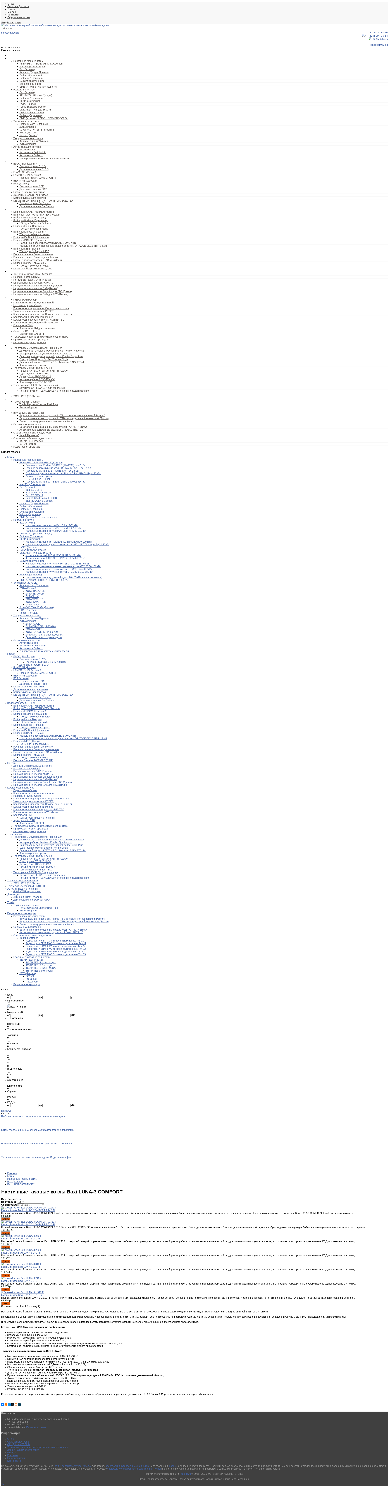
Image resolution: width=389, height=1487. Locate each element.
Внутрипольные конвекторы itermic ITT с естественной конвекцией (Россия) (62, 415)
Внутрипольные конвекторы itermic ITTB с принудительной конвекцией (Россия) (64, 418)
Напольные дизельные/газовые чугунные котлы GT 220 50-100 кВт (63, 566)
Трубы (10, 399)
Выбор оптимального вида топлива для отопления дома (33, 1116)
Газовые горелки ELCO (32, 166)
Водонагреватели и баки (19, 209)
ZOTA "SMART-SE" (36, 602)
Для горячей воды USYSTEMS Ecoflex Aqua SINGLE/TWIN (52, 362)
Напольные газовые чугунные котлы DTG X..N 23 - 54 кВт (58, 563)
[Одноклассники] (6, 1404)
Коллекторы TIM (23, 325)
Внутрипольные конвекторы (29, 412)
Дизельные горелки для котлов (30, 195)
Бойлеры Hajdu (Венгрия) (28, 226)
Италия (11, 1097)
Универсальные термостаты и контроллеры (44, 158)
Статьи (11, 9)
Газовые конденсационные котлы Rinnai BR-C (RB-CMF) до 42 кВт (63, 473)
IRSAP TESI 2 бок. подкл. (40, 965)
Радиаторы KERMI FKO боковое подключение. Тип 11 (56, 943)
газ (9, 1074)
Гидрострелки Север (25, 299)
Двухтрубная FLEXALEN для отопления (42, 388)
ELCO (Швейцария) (25, 163)
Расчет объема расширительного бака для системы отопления (36, 1143)
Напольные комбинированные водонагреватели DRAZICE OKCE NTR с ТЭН (63, 246)
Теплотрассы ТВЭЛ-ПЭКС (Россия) (34, 368)
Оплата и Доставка (18, 6)
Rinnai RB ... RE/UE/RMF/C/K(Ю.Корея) (41, 63)
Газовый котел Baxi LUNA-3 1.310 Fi (21, 1295)
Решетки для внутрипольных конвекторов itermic (46, 421)
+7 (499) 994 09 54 (376, 35)
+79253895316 (379, 39)
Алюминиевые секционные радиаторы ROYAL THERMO (51, 429)
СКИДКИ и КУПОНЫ (18, 1444)
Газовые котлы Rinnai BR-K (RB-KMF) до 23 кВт (52, 470)
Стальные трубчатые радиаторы (32, 438)
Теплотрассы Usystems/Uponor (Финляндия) (38, 348)
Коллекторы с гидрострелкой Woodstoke (36, 322)
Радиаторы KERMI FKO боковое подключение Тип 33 (56, 954)
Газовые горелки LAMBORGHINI (37, 178)
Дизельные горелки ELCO (33, 169)
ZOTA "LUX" (32, 596)
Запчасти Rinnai (41, 479)
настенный (13, 1024)
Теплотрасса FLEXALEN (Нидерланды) (36, 385)
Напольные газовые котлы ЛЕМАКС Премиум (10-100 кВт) (59, 541)
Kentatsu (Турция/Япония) (33, 72)
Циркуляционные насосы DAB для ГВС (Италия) (40, 294)
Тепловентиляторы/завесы (20, 393)
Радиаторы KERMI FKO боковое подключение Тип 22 (56, 949)
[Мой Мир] (9, 1404)
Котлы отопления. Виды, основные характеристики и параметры (37, 1130)
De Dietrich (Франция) (31, 81)
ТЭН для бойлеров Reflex (33, 265)
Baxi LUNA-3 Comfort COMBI (41, 498)
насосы (173, 1466)
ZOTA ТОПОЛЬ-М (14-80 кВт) (42, 632)
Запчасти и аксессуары (39, 476)
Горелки (11, 161)
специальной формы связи (122, 1468)
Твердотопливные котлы (28, 138)
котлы (57, 1466)
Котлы (10, 58)
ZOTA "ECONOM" (35, 593)
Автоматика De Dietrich (32, 152)
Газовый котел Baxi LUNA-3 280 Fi (20, 1252)
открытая (12, 1043)
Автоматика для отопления (22, 888)
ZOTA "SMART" (34, 599)
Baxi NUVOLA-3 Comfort (39, 501)
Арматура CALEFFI (25, 331)
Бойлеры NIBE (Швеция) (28, 248)
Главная (12, 1173)
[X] (12, 1404)
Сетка (19, 1199)
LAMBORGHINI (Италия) (27, 175)
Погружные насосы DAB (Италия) (32, 280)
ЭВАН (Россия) (27, 132)
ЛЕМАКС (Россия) (29, 101)
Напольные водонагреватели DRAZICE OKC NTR (47, 243)
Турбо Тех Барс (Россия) (33, 106)
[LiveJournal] (19, 1404)
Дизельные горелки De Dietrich (36, 206)
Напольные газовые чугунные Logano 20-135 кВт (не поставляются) (64, 577)
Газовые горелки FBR (31, 186)
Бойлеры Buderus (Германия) (30, 220)
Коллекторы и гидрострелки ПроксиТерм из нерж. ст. (42, 314)
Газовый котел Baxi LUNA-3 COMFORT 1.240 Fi (28, 1210)
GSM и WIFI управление (27, 891)
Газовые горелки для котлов (29, 192)
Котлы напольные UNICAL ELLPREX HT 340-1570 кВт (56, 558)
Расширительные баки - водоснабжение (36, 257)
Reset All (6, 1111)
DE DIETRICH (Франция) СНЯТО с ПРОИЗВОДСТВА (43, 200)
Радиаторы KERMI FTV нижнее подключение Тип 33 (55, 951)
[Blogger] (16, 1404)
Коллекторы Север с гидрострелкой (33, 302)
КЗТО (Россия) (27, 444)
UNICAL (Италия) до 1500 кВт (36, 109)
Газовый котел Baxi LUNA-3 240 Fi (20, 1238)
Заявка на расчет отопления (23, 1450)
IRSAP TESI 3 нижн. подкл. (41, 968)
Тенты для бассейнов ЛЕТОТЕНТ (26, 886)
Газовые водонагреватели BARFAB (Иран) (37, 260)
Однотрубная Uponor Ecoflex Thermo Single (43, 359)
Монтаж (11, 12)
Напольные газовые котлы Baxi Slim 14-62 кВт (52, 525)
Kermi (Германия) (29, 435)
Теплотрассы (13, 345)
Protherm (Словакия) (31, 78)
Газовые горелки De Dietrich (35, 203)
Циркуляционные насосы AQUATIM (33, 282)
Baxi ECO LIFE (34, 490)
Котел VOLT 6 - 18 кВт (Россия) (36, 129)
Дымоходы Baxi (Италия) (27, 897)
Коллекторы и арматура (19, 297)
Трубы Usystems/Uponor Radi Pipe (38, 404)
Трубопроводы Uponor (26, 401)
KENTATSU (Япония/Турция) (35, 95)
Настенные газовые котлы (29, 61)
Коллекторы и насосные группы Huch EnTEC (38, 319)
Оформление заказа (18, 17)
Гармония (31, 979)
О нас (10, 3)
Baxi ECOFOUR (34, 495)
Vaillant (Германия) (30, 84)
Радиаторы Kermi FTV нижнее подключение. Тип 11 (55, 940)
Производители (16, 1458)
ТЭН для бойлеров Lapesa (34, 234)
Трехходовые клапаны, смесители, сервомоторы (41, 336)
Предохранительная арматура (30, 339)
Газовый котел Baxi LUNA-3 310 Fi (20, 1267)
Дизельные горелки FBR (33, 189)
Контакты (12, 1455)
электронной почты (150, 1468)
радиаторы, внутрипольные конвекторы (128, 1466)
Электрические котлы (26, 121)
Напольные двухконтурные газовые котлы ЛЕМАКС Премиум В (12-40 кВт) (68, 544)
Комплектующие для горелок (29, 198)
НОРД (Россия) (27, 104)
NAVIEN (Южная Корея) (32, 66)
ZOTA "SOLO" (33, 604)
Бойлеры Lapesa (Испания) (29, 231)
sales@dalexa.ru (10, 32)
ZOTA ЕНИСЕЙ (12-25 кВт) (41, 626)
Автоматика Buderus (31, 155)
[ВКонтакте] (2, 1404)
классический (14, 1085)
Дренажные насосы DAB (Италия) (32, 274)
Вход (4, 22)
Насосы (11, 271)
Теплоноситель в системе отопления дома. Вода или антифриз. (37, 1157)
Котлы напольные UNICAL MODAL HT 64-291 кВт (53, 555)
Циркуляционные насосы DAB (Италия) (35, 288)
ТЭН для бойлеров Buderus (35, 223)
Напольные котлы (24, 89)
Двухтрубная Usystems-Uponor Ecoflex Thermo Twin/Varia (51, 350)
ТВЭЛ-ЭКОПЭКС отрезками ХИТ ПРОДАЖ (43, 370)
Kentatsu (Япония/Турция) (33, 141)
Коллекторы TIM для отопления (37, 328)
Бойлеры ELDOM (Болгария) (29, 217)
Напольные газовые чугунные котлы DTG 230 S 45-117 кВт (59, 569)
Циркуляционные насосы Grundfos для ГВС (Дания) (42, 291)
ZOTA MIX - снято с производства (44, 634)
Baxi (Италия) (27, 69)
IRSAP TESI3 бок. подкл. (39, 970)
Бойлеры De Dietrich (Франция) (31, 237)
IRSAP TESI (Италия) (31, 441)
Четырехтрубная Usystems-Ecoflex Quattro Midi (45, 353)
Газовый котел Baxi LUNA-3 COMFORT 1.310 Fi (28, 1224)
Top (3, 1484)
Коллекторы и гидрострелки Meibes (33, 317)
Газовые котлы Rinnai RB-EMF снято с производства (55, 481)
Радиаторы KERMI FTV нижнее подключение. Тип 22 (55, 946)
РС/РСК (30, 976)
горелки (87, 1466)
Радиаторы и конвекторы (19, 410)
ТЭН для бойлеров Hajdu (33, 229)
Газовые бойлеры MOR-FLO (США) (33, 268)
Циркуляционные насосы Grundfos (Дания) (37, 285)
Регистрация (14, 22)
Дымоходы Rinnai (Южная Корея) (32, 899)
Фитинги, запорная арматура (29, 342)
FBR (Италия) (21, 183)
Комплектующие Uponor (32, 365)
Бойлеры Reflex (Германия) (29, 263)
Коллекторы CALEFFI (31, 334)
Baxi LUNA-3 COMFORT (39, 492)
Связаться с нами (36, 1427)
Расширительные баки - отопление (33, 254)
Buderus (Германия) (30, 75)
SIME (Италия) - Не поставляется (38, 86)
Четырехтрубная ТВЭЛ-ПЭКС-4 (37, 379)
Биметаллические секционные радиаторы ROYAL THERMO (53, 427)
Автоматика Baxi (28, 149)
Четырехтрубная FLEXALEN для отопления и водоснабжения (54, 390)
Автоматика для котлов (27, 147)
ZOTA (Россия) (27, 127)
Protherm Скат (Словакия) (33, 124)
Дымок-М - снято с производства (44, 637)
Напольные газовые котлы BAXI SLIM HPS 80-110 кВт (56, 531)
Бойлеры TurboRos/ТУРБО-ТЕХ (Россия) (36, 214)
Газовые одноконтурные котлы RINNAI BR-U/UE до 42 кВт (58, 468)
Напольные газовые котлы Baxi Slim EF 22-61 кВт (54, 528)
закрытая (12, 1035)
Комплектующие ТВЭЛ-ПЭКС (36, 382)
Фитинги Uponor (28, 407)
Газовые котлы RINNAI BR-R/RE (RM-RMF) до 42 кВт (55, 465)
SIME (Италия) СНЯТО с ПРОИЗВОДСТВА (43, 118)
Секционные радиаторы (27, 424)
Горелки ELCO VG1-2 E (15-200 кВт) (46, 662)
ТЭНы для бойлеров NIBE (34, 251)
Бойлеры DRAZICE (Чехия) (29, 240)
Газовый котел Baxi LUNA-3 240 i (19, 1281)
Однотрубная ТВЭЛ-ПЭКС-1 (35, 373)
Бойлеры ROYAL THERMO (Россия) (33, 212)
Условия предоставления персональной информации (37, 1447)
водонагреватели (71, 1466)
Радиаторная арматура (26, 446)
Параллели (32, 981)
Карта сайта (14, 1461)
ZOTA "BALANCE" (36, 591)
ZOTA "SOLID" (33, 623)
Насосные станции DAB (26, 277)
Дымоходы (13, 894)
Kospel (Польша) (28, 135)
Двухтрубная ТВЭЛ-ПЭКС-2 (35, 376)
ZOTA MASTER (34, 629)
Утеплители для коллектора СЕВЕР (33, 311)
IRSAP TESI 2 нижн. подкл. (41, 962)
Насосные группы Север (27, 305)
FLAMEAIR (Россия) (24, 172)
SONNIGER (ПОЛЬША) (26, 396)
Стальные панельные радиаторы (32, 432)
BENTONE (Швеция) (25, 180)
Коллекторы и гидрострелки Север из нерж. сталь (41, 308)
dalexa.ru (186, 1474)
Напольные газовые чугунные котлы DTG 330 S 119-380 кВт (59, 572)
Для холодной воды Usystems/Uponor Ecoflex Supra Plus (51, 356)
